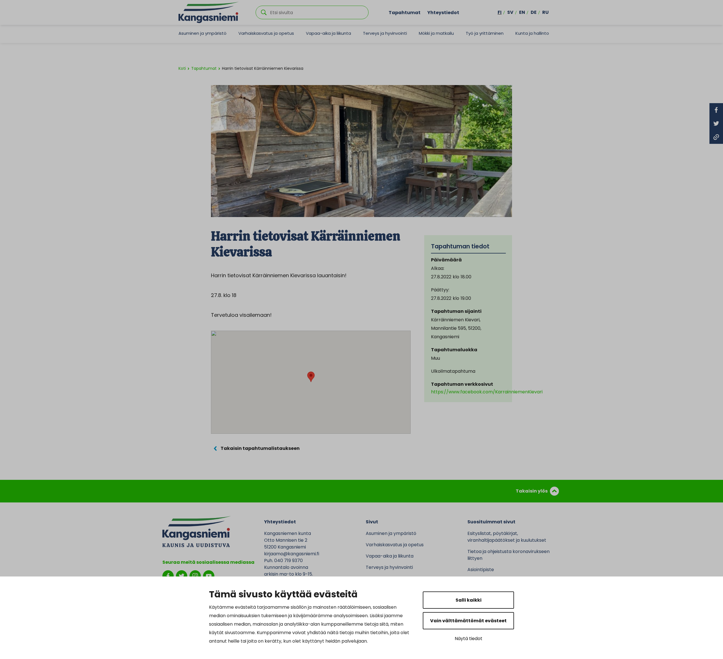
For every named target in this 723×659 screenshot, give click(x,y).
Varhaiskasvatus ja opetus (266, 33)
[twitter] (181, 575)
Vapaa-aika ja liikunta (328, 33)
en (522, 12)
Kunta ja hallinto (532, 33)
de (534, 12)
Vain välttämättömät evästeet (468, 620)
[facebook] (168, 575)
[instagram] (195, 575)
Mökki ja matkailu (436, 33)
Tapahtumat (405, 12)
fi (500, 12)
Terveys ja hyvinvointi (385, 33)
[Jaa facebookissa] (716, 110)
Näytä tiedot (468, 638)
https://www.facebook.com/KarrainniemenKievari (487, 392)
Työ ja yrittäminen (485, 33)
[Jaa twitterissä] (716, 123)
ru (545, 12)
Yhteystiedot (443, 12)
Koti (182, 68)
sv (510, 12)
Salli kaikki (469, 600)
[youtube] (208, 575)
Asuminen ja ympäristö (202, 33)
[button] (311, 377)
